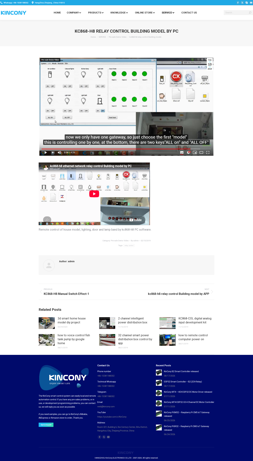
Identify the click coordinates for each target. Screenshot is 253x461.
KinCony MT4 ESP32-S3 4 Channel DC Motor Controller (189, 402)
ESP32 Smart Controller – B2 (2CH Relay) (183, 381)
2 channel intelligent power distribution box (132, 320)
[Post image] (47, 323)
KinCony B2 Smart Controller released (181, 371)
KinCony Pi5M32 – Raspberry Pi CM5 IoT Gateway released (187, 414)
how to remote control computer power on (193, 337)
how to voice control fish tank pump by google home (74, 339)
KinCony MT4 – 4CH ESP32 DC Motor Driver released (188, 392)
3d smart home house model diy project (72, 320)
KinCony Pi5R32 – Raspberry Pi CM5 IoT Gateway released (186, 428)
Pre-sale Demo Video (50, 60)
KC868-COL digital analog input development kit (194, 320)
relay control (129, 245)
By (135, 241)
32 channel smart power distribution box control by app (135, 339)
